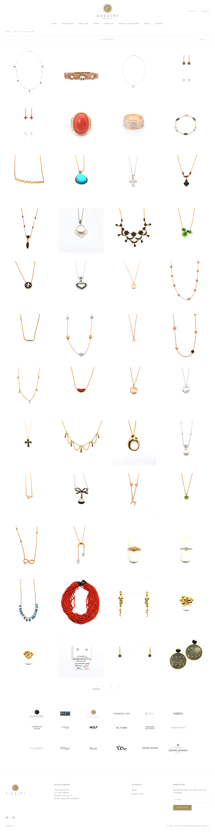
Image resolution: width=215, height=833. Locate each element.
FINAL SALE (83, 23)
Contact (159, 23)
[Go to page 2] (118, 686)
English (191, 11)
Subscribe (182, 807)
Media (147, 23)
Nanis (96, 23)
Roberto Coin (137, 794)
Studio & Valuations (128, 23)
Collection (67, 23)
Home (54, 23)
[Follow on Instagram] (7, 817)
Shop (15, 32)
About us (108, 23)
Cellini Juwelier (27, 32)
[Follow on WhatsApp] (13, 817)
